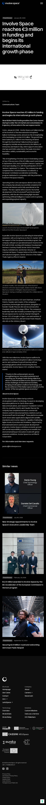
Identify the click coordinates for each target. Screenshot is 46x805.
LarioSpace (6, 702)
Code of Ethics (6, 781)
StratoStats (6, 714)
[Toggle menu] (41, 3)
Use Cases (6, 693)
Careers (28, 693)
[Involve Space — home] (11, 3)
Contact (5, 696)
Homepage (6, 689)
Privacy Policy (6, 774)
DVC (4, 699)
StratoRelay (6, 717)
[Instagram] (3, 769)
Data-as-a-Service (32, 714)
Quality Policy (6, 779)
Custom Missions (31, 711)
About (27, 689)
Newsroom (29, 696)
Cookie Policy (6, 777)
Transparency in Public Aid (10, 783)
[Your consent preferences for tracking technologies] (42, 801)
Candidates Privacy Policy (10, 776)
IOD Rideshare (30, 717)
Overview (6, 711)
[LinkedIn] (7, 769)
